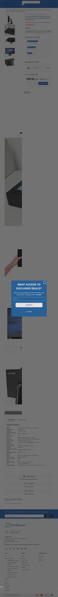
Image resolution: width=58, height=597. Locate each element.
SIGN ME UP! (29, 305)
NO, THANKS (29, 311)
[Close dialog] (44, 282)
